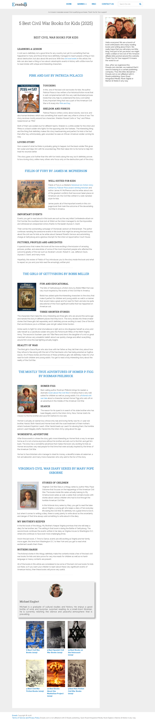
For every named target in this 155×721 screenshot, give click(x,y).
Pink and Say (65, 103)
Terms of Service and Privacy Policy (26, 718)
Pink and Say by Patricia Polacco (56, 75)
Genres (81, 4)
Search (140, 4)
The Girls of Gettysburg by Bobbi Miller (56, 274)
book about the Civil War (58, 393)
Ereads (14, 715)
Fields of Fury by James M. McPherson (56, 171)
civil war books (70, 59)
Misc (94, 4)
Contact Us (108, 4)
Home (69, 4)
